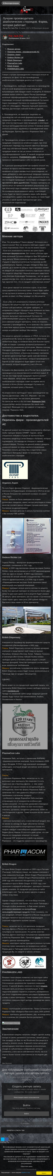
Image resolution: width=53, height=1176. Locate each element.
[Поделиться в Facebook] (6, 1139)
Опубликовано (19, 38)
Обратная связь (26, 1166)
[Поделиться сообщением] (49, 38)
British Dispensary (14, 60)
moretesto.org (13, 691)
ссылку (38, 937)
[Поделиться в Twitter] (3, 1139)
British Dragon (13, 66)
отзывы (41, 120)
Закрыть (44, 1173)
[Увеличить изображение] (26, 219)
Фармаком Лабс (38, 401)
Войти (26, 1114)
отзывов (44, 986)
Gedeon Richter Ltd (15, 57)
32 (28, 36)
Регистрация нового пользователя (26, 1097)
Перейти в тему (25, 1172)
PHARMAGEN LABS (15, 69)
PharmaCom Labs (14, 63)
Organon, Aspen (14, 54)
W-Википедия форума (40, 28)
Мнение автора (13, 49)
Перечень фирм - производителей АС (23, 52)
